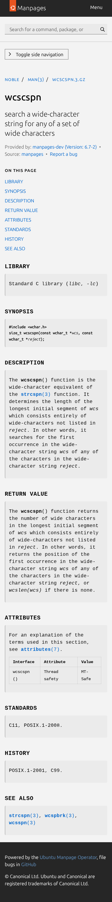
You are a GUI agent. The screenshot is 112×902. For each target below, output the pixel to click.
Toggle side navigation (39, 54)
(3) (36, 394)
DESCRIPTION (19, 200)
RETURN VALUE (21, 210)
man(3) (36, 79)
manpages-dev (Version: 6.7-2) (65, 146)
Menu (96, 7)
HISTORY (14, 239)
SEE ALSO (15, 248)
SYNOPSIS (15, 191)
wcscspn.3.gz (68, 79)
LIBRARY (14, 181)
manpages (32, 154)
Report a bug (63, 154)
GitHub (28, 864)
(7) (40, 649)
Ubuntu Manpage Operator (68, 857)
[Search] (102, 29)
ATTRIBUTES (18, 219)
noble (12, 79)
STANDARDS (18, 229)
